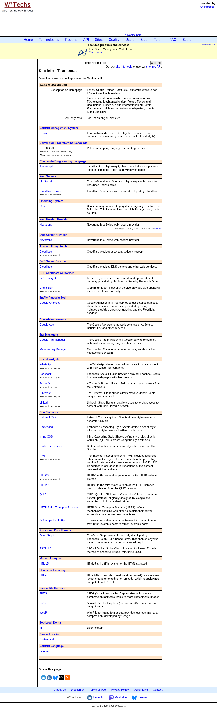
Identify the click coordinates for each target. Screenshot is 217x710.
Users (129, 39)
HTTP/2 (44, 475)
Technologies (49, 39)
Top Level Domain (51, 622)
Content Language (52, 646)
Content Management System (59, 128)
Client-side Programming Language (63, 161)
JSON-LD (45, 548)
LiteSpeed (46, 181)
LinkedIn (45, 402)
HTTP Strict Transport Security (59, 507)
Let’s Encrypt (48, 278)
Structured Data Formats (56, 530)
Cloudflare (46, 251)
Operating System (51, 201)
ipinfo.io (158, 228)
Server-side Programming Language (63, 142)
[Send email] (43, 680)
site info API (153, 66)
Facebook (46, 373)
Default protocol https (53, 520)
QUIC (43, 494)
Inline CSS (46, 436)
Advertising (141, 689)
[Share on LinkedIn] (49, 680)
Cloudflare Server (50, 191)
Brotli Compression (51, 446)
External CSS (48, 417)
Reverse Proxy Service (54, 246)
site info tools (124, 66)
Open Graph (47, 535)
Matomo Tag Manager (53, 349)
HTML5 (44, 563)
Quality (114, 39)
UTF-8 (43, 575)
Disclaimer (77, 689)
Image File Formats (52, 588)
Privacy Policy (120, 689)
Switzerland (47, 639)
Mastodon (120, 697)
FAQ (173, 39)
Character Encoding (53, 570)
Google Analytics (50, 302)
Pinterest (45, 393)
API (86, 39)
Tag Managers (49, 334)
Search (187, 39)
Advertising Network (53, 319)
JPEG (43, 593)
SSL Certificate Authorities (57, 273)
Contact (158, 689)
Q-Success (207, 6)
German (44, 651)
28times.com (96, 52)
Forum (158, 39)
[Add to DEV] (61, 680)
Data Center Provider (53, 234)
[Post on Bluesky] (55, 680)
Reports (71, 39)
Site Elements (49, 412)
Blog (143, 39)
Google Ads (47, 324)
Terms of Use (97, 689)
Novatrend (46, 224)
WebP (43, 612)
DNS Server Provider (53, 261)
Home (28, 39)
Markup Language (51, 558)
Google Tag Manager (52, 339)
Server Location (50, 634)
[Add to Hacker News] (67, 680)
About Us (60, 689)
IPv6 (42, 455)
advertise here (133, 35)
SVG (43, 603)
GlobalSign (46, 287)
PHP (42, 148)
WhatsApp (46, 364)
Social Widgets (49, 359)
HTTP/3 (44, 485)
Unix (42, 206)
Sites (99, 39)
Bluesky (142, 697)
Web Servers (48, 176)
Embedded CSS (49, 427)
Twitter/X (45, 383)
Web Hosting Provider (54, 219)
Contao (44, 133)
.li (41, 627)
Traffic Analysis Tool (53, 297)
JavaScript (46, 166)
